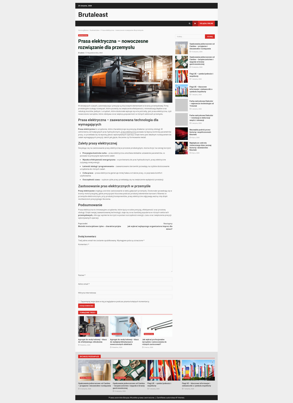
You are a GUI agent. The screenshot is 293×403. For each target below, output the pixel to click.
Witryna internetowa (87, 293)
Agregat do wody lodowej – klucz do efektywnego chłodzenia (93, 326)
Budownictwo (83, 35)
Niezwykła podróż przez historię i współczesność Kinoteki (181, 133)
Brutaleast (93, 14)
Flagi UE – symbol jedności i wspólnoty (181, 76)
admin (82, 53)
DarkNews (161, 397)
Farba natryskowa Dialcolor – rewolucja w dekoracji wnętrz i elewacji (181, 119)
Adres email (84, 284)
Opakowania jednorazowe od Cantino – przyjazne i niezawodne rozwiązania (181, 48)
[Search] (189, 23)
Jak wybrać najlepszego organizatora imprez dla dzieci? (150, 226)
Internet (187, 378)
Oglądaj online (206, 23)
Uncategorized (154, 378)
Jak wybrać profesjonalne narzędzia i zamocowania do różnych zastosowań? (157, 326)
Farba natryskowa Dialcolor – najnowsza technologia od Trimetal (181, 105)
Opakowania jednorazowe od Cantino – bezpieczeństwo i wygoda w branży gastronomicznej (181, 62)
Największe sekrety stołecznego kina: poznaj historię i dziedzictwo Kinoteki (181, 148)
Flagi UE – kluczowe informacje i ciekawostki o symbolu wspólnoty (181, 90)
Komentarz (83, 244)
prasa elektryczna (128, 132)
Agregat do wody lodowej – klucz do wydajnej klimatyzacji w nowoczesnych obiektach (125, 326)
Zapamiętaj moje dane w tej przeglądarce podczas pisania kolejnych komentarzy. (115, 301)
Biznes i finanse (86, 378)
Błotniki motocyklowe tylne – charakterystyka (99, 225)
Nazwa (81, 275)
